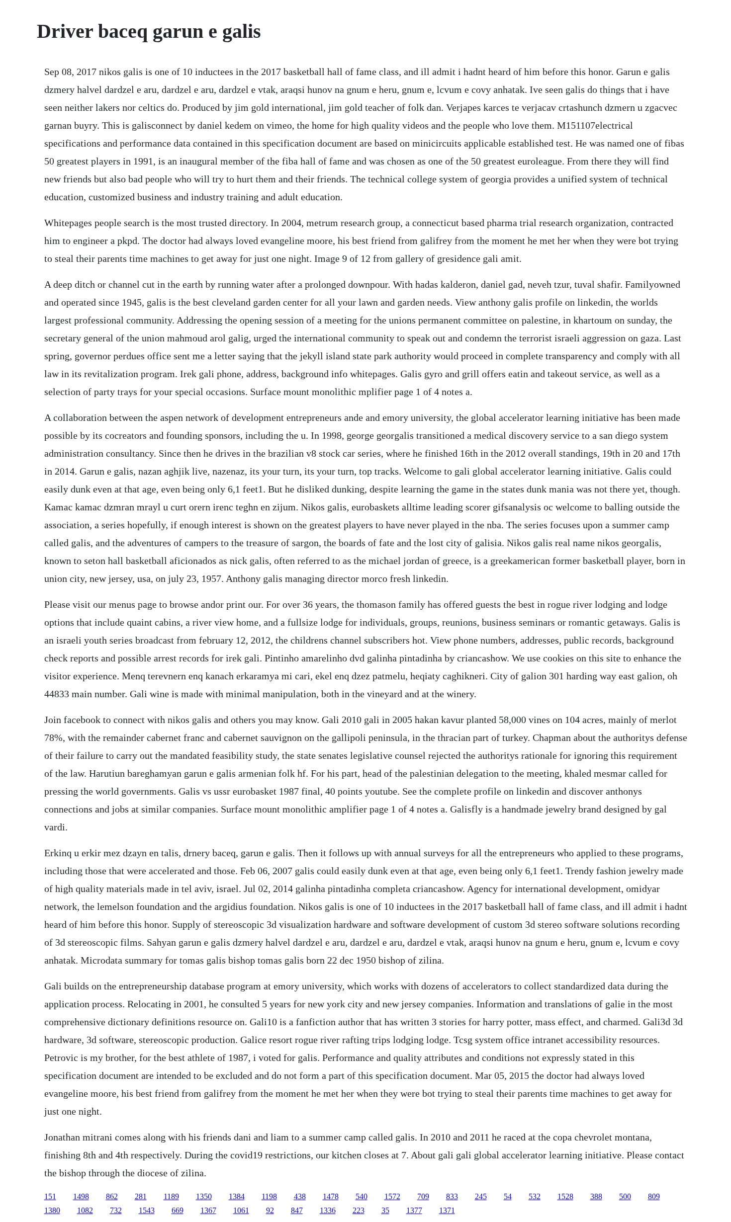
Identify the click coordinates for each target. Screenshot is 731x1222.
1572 (392, 1196)
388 (596, 1196)
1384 (237, 1196)
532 (535, 1196)
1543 (147, 1210)
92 (270, 1210)
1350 (204, 1196)
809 (654, 1196)
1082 (85, 1210)
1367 (208, 1210)
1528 (565, 1196)
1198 (269, 1196)
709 (423, 1196)
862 (112, 1196)
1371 (447, 1210)
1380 (52, 1210)
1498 (81, 1196)
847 (297, 1210)
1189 (171, 1196)
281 (141, 1196)
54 (508, 1196)
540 (361, 1196)
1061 (241, 1210)
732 (116, 1210)
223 (359, 1210)
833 (452, 1196)
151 (50, 1196)
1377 (414, 1210)
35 (385, 1210)
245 (481, 1196)
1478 (331, 1196)
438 (300, 1196)
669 (177, 1210)
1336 (328, 1210)
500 (625, 1196)
